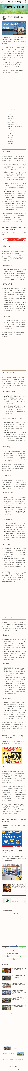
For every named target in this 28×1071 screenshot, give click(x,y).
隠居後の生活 (9, 130)
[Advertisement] (14, 91)
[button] (14, 951)
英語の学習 (9, 114)
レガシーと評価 (10, 137)
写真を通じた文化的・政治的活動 (15, 126)
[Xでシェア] (6, 947)
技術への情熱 (11, 128)
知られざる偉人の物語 (7, 910)
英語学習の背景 (11, 116)
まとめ (8, 145)
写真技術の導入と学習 (12, 124)
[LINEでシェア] (22, 947)
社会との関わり (11, 135)
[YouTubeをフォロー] (8, 956)
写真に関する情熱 (10, 122)
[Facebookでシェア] (14, 947)
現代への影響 (11, 143)
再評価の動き (11, 141)
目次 (12, 109)
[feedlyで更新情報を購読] (20, 956)
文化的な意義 (11, 120)
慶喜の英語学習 (11, 118)
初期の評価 (10, 139)
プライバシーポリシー (14, 1066)
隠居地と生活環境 (11, 132)
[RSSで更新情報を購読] (14, 959)
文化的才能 (9, 112)
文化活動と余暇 (11, 133)
